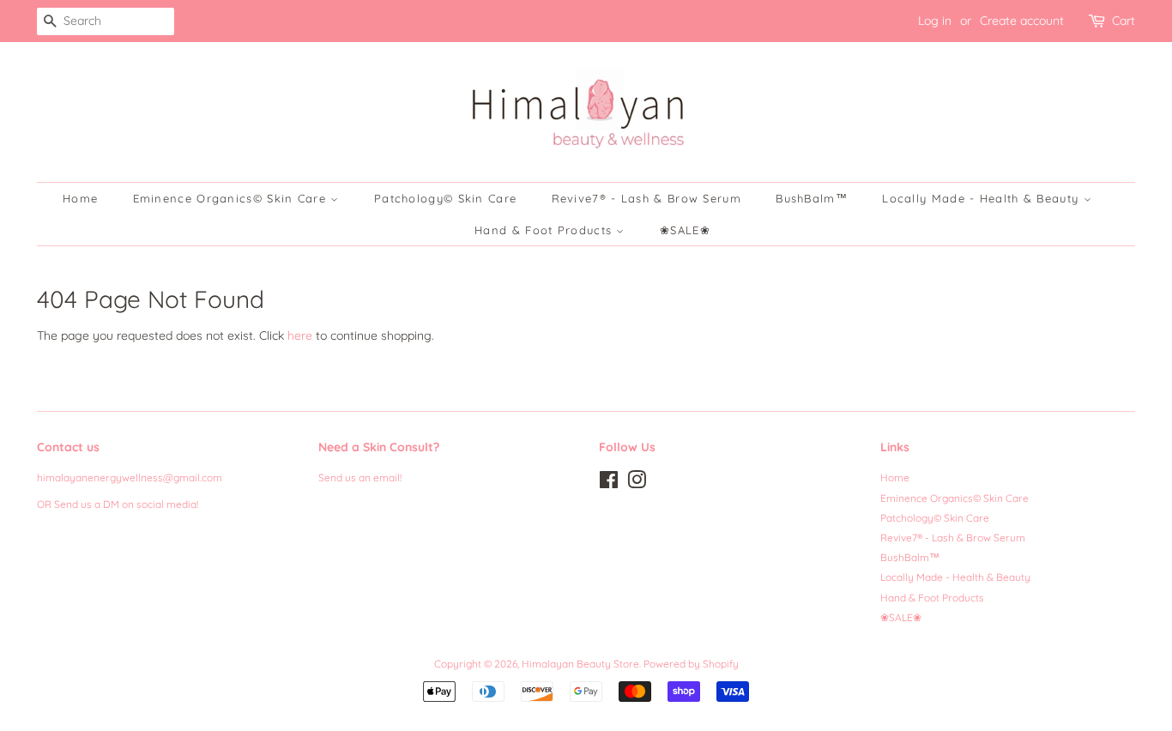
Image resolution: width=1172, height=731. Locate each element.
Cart (1123, 20)
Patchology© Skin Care (445, 198)
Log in (934, 20)
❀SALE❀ (685, 230)
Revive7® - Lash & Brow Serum (646, 198)
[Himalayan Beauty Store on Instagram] (636, 483)
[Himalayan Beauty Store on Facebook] (609, 483)
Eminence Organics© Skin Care (232, 198)
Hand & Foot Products (545, 230)
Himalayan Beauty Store (580, 663)
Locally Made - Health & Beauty (982, 198)
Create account (1022, 20)
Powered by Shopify (691, 663)
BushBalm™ (812, 198)
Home (80, 198)
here (299, 335)
